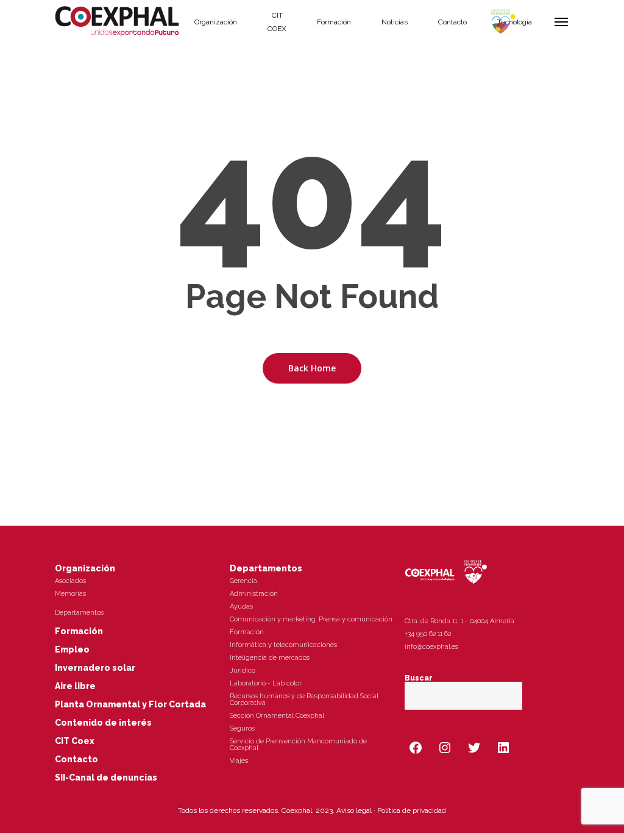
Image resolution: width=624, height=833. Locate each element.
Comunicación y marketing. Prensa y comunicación (311, 619)
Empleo (72, 649)
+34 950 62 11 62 (428, 634)
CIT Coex (74, 741)
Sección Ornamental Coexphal (277, 716)
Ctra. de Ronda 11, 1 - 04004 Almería (459, 621)
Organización (85, 568)
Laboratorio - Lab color (266, 683)
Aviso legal (354, 810)
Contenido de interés (103, 723)
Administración (254, 594)
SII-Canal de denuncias (106, 777)
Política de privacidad (411, 810)
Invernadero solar (95, 668)
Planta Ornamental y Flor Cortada (130, 704)
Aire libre (75, 686)
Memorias (70, 594)
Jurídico (242, 670)
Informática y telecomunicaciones (283, 645)
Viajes (239, 761)
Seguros (242, 728)
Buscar (419, 678)
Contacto (76, 759)
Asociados (70, 581)
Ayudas (241, 606)
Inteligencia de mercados (270, 658)
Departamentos (79, 613)
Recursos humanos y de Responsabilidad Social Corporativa (304, 699)
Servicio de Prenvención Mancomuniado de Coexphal (298, 744)
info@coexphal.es (431, 647)
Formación (79, 631)
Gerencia (243, 581)
